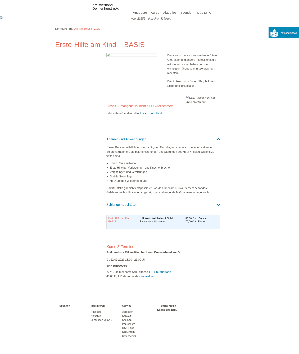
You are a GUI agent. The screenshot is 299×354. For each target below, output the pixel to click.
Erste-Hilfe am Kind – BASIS (87, 29)
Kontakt (126, 316)
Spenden (186, 12)
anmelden (148, 276)
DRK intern (128, 331)
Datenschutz (129, 336)
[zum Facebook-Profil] (159, 316)
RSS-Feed (128, 328)
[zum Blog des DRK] (173, 321)
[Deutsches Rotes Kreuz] (72, 8)
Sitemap (127, 320)
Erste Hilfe (67, 29)
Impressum (128, 324)
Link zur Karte (162, 271)
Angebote (140, 12)
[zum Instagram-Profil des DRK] (173, 316)
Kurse (155, 12)
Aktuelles (170, 12)
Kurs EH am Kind (150, 113)
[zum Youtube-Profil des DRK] (166, 321)
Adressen (127, 311)
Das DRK (204, 12)
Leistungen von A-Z (101, 320)
